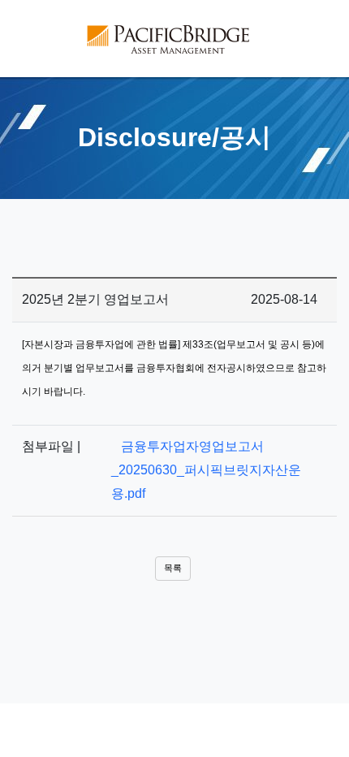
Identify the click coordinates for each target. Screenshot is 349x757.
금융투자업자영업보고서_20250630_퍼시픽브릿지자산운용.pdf (206, 469)
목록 (173, 568)
